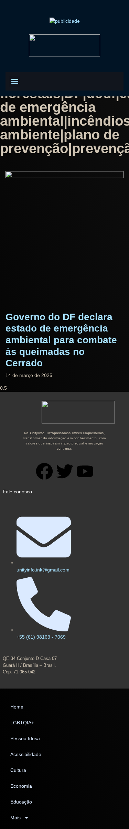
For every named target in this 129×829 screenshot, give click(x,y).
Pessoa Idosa (25, 738)
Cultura (18, 770)
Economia (21, 786)
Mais (15, 817)
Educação (21, 802)
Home (16, 707)
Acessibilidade (25, 754)
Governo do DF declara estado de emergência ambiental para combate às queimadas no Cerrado (61, 340)
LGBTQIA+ (22, 722)
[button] (14, 81)
